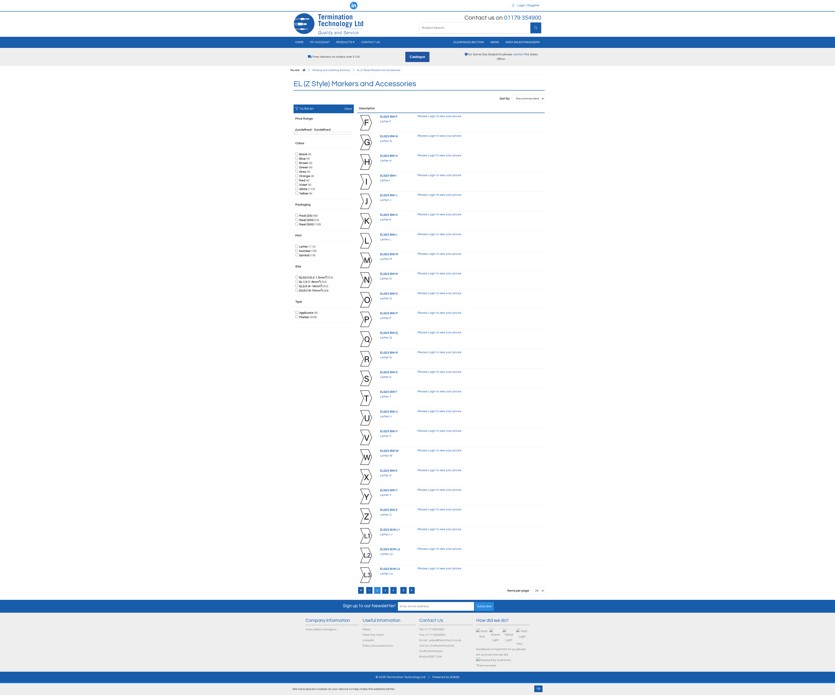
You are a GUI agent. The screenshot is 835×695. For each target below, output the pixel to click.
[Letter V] (365, 437)
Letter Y (385, 495)
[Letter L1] (365, 535)
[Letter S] (365, 378)
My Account (320, 42)
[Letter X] (365, 476)
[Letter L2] (365, 555)
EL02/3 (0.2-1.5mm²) (313, 277)
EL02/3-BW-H (389, 155)
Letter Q (386, 337)
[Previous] (361, 590)
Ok (538, 688)
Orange (304, 176)
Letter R (386, 357)
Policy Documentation (377, 645)
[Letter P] (365, 319)
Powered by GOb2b (446, 677)
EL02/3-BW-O (389, 293)
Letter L (385, 239)
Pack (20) (305, 215)
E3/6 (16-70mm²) (311, 290)
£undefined (303, 129)
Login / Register (528, 5)
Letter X (385, 475)
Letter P (385, 318)
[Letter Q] (365, 338)
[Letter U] (365, 417)
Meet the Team (373, 634)
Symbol (304, 255)
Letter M (386, 259)
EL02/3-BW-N (389, 273)
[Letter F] (365, 122)
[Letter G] (365, 142)
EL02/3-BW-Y (388, 490)
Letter (303, 246)
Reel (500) (306, 224)
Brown (303, 163)
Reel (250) (306, 220)
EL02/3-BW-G (389, 136)
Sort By (505, 98)
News (494, 42)
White (303, 189)
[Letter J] (365, 201)
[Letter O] (365, 299)
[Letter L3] (365, 575)
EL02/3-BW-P (388, 313)
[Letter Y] (365, 496)
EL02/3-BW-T (388, 391)
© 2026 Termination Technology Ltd (400, 677)
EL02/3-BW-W (389, 450)
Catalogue (417, 57)
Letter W (386, 455)
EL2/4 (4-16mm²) (310, 286)
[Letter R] (365, 358)
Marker (304, 317)
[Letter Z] (365, 516)
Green (303, 167)
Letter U (386, 416)
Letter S (385, 377)
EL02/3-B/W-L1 (390, 529)
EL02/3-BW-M (389, 254)
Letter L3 (386, 573)
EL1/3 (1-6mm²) (310, 281)
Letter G (386, 141)
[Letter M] (365, 260)
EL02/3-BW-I (388, 175)
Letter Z (385, 514)
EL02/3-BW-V (388, 431)
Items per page (518, 590)
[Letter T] (365, 398)
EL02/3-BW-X (388, 470)
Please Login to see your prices (439, 116)
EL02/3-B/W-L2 (390, 549)
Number (305, 251)
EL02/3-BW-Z (388, 509)
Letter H (385, 160)
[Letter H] (365, 161)
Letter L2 (386, 554)
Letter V (385, 436)
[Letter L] (365, 240)
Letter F (385, 121)
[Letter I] (365, 181)
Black (303, 154)
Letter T (385, 396)
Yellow (303, 193)
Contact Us (370, 42)
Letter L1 (386, 534)
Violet (303, 184)
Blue (302, 158)
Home (299, 42)
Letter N (386, 278)
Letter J (385, 200)
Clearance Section (468, 42)
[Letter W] (365, 457)
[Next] (412, 590)
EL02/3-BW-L (388, 234)
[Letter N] (365, 279)
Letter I (385, 180)
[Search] (535, 27)
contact (518, 54)
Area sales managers (522, 42)
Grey (302, 171)
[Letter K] (365, 220)
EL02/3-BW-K (388, 214)
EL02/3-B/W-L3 (390, 568)
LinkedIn (368, 640)
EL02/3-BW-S (388, 372)
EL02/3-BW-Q (389, 332)
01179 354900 (522, 18)
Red (302, 180)
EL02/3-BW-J (388, 195)
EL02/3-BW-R (389, 352)
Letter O (386, 298)
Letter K (385, 219)
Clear (348, 108)
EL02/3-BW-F (388, 116)
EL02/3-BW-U (389, 411)
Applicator (306, 312)
